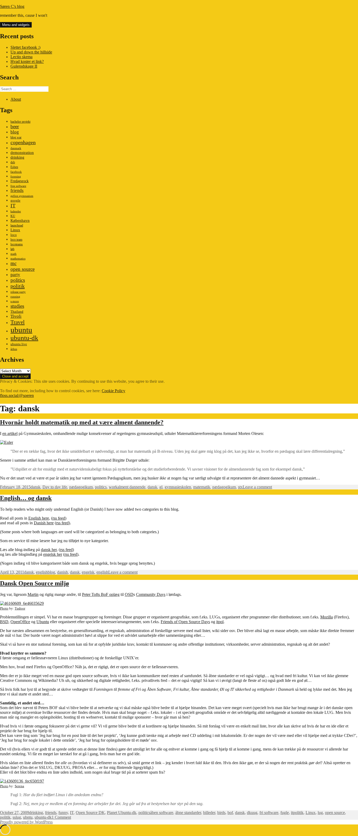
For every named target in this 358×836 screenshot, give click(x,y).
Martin (33, 594)
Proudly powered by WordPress (26, 822)
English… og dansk (26, 498)
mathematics (17, 258)
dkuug (252, 812)
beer (14, 126)
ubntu (27, 817)
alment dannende (131, 487)
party (15, 274)
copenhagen (23, 142)
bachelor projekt (20, 121)
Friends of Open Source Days (185, 621)
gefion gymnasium (21, 196)
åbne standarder (188, 812)
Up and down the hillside (31, 52)
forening (15, 176)
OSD (129, 594)
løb (12, 249)
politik (17, 286)
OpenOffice (20, 621)
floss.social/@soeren (17, 395)
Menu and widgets (16, 25)
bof (230, 812)
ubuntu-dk (24, 337)
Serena (19, 786)
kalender (15, 211)
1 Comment (61, 817)
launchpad (16, 225)
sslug (17, 817)
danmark (15, 148)
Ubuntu (42, 621)
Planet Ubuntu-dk (121, 812)
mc (13, 263)
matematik (201, 487)
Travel (17, 322)
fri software (268, 812)
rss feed (58, 518)
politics (17, 280)
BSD (4, 621)
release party (18, 291)
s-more (14, 301)
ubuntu (21, 330)
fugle (284, 812)
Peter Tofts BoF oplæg (101, 594)
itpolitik (297, 812)
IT (12, 205)
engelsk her (52, 554)
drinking (17, 157)
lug (320, 812)
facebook (16, 171)
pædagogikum (81, 487)
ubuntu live (18, 344)
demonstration (22, 152)
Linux (15, 230)
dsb (12, 162)
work (113, 487)
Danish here (44, 523)
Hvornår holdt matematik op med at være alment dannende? (82, 422)
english (42, 572)
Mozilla (326, 617)
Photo (4, 608)
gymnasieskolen (178, 487)
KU (12, 216)
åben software (161, 812)
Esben (14, 167)
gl (160, 487)
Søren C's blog (12, 6)
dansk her (49, 549)
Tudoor (20, 608)
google (15, 200)
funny (63, 812)
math (13, 253)
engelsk (88, 572)
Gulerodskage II (23, 66)
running (15, 296)
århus (13, 349)
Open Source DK (90, 812)
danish (62, 572)
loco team (16, 239)
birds (221, 812)
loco (13, 235)
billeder (209, 812)
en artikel (10, 433)
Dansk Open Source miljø (34, 583)
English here (38, 518)
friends (17, 190)
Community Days (150, 594)
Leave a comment (257, 487)
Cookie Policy (113, 391)
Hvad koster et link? (27, 61)
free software (18, 186)
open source (22, 269)
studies (17, 306)
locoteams (16, 244)
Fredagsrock (19, 181)
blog (14, 132)
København (20, 220)
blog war (15, 137)
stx (240, 487)
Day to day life (54, 487)
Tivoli (15, 316)
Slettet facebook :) (25, 47)
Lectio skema (21, 57)
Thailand (16, 312)
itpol (220, 621)
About (15, 99)
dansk (35, 487)
